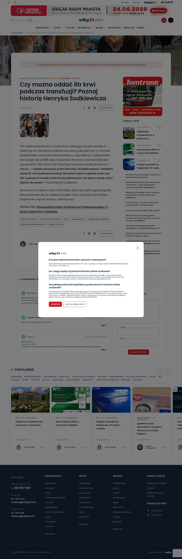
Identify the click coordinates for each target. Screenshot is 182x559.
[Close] (137, 248)
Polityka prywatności (74, 304)
